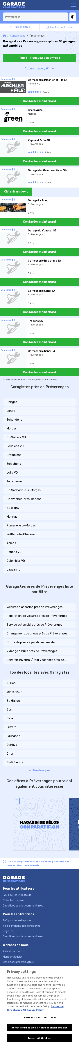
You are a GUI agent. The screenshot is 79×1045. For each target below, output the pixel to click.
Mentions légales (13, 956)
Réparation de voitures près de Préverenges (37, 616)
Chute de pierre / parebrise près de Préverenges (31, 643)
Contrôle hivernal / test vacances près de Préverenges (35, 660)
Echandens (14, 419)
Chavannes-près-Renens (24, 499)
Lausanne (13, 569)
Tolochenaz (14, 481)
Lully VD (12, 472)
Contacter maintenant (39, 101)
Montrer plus (41, 770)
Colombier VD (16, 560)
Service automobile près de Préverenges (34, 624)
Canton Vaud (17, 35)
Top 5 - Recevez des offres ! (39, 58)
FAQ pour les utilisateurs (17, 895)
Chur (10, 753)
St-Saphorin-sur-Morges (24, 490)
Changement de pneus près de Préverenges (37, 633)
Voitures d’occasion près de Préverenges (34, 607)
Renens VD (14, 552)
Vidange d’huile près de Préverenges (32, 651)
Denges (12, 402)
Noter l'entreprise (13, 900)
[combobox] (35, 16)
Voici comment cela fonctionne (21, 925)
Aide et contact (12, 951)
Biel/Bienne (15, 762)
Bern (10, 709)
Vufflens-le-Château (21, 534)
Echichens (14, 463)
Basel (10, 718)
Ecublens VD (15, 446)
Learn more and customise (39, 1017)
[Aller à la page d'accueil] (17, 5)
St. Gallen (13, 700)
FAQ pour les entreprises (17, 920)
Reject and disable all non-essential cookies (39, 1027)
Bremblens (14, 455)
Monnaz (12, 516)
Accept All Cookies (39, 1038)
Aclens (11, 543)
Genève (12, 745)
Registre (8, 931)
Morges (12, 428)
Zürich (11, 683)
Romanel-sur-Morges (21, 525)
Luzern (11, 727)
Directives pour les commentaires (23, 905)
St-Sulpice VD (16, 437)
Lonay (11, 411)
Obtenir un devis (16, 191)
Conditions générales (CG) (18, 962)
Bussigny (13, 508)
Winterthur (14, 692)
